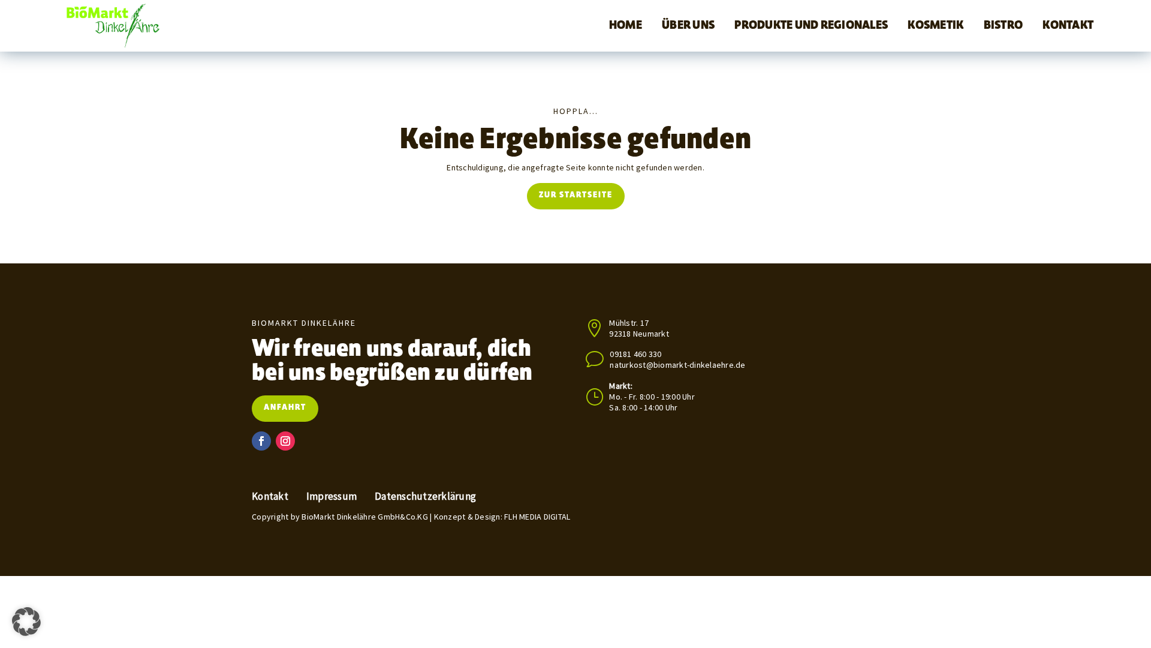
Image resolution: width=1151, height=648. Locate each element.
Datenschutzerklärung (425, 496)
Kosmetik (935, 26)
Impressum (331, 496)
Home (625, 26)
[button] (26, 621)
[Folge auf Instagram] (285, 441)
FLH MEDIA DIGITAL (537, 516)
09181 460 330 (635, 354)
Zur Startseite (576, 195)
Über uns (688, 26)
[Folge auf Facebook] (261, 441)
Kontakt (1067, 26)
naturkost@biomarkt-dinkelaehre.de (677, 364)
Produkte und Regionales (811, 26)
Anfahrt (285, 408)
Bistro (1003, 26)
